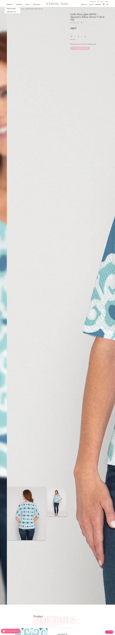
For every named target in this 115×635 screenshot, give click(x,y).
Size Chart (72, 39)
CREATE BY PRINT (11, 8)
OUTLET (91, 4)
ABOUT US (84, 4)
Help (98, 1)
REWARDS (98, 4)
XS (71, 36)
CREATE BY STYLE (11, 11)
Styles (27, 4)
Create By (10, 4)
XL (85, 36)
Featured (19, 4)
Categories (36, 4)
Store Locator (93, 1)
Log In (101, 1)
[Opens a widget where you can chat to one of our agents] (109, 632)
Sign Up (106, 1)
